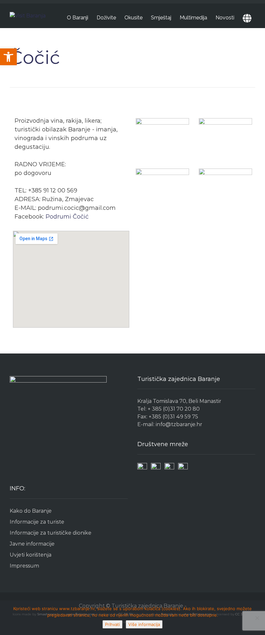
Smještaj (161, 18)
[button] (8, 56)
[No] (257, 618)
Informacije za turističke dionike (50, 533)
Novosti (225, 18)
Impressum (24, 566)
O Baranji (77, 18)
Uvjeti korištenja (30, 555)
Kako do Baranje (31, 511)
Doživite (106, 18)
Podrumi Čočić (67, 216)
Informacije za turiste (37, 522)
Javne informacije (32, 544)
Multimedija (193, 18)
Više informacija (144, 624)
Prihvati (112, 624)
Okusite (133, 18)
